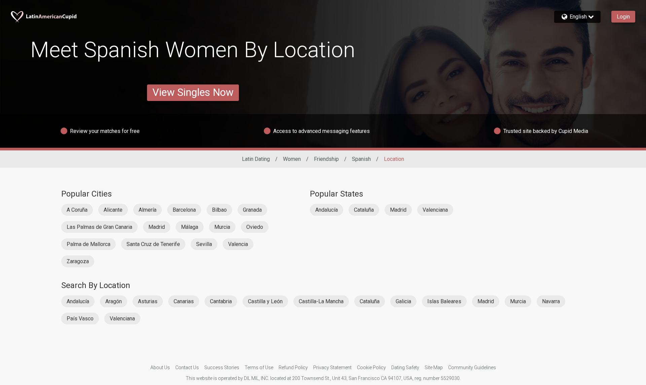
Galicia (403, 301)
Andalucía (326, 210)
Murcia (222, 227)
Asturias (147, 301)
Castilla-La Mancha (321, 301)
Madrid (156, 227)
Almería (147, 210)
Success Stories (221, 367)
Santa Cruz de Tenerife (153, 244)
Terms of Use (259, 367)
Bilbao (219, 210)
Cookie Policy (371, 367)
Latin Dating (256, 159)
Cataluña (364, 210)
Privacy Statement (332, 367)
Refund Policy (293, 367)
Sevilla (204, 244)
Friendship (326, 159)
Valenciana (435, 210)
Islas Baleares (444, 301)
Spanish (361, 159)
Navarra (551, 301)
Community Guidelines (472, 367)
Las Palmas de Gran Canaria (99, 227)
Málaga (189, 227)
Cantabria (221, 301)
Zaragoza (78, 261)
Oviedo (254, 227)
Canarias (184, 301)
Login (623, 16)
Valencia (238, 244)
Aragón (113, 301)
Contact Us (187, 367)
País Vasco (80, 318)
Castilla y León (265, 301)
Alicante (113, 210)
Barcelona (184, 210)
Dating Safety (405, 367)
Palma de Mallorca (88, 244)
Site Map (434, 367)
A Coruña (77, 210)
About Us (160, 367)
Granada (252, 210)
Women (292, 159)
